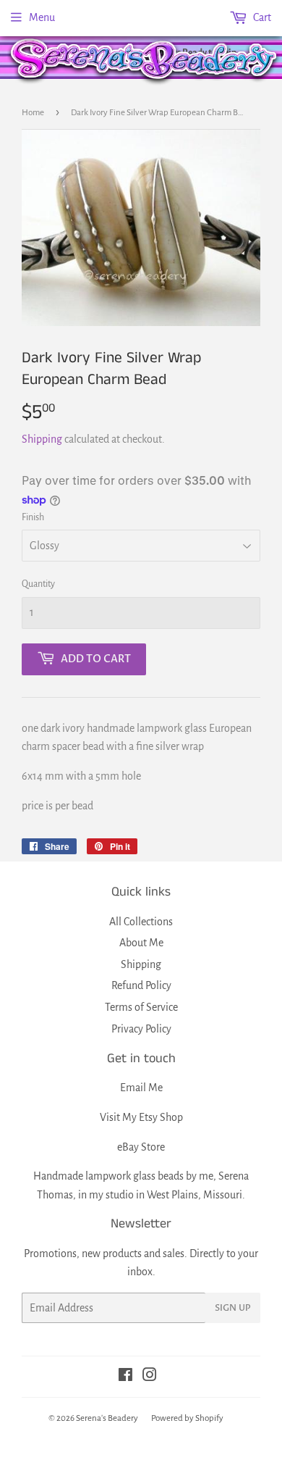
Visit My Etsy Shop (141, 1117)
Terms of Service (141, 1007)
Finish (33, 517)
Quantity (38, 584)
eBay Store (141, 1147)
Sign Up (233, 1308)
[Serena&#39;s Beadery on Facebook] (125, 1376)
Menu (42, 17)
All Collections (141, 921)
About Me (141, 942)
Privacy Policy (141, 1029)
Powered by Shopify (187, 1418)
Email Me (141, 1087)
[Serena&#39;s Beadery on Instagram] (149, 1376)
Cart (261, 17)
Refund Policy (141, 985)
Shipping (42, 439)
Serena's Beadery (144, 60)
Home (33, 112)
